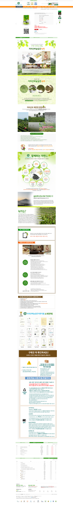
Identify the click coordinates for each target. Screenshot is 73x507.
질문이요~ (22, 477)
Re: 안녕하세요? (24, 471)
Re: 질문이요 (23, 476)
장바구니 (54, 0)
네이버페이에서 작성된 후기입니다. (23, 447)
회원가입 (48, 0)
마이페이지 (51, 0)
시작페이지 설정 (16, 0)
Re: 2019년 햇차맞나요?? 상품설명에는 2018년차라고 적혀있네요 (28, 468)
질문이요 (22, 475)
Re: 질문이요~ (23, 478)
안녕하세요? (22, 470)
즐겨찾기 (22, 0)
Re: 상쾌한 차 (22, 449)
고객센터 (19, 0)
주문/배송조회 (56, 0)
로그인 (46, 0)
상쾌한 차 (21, 448)
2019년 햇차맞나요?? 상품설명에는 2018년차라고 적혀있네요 (27, 467)
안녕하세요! (22, 462)
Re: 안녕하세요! (23, 463)
